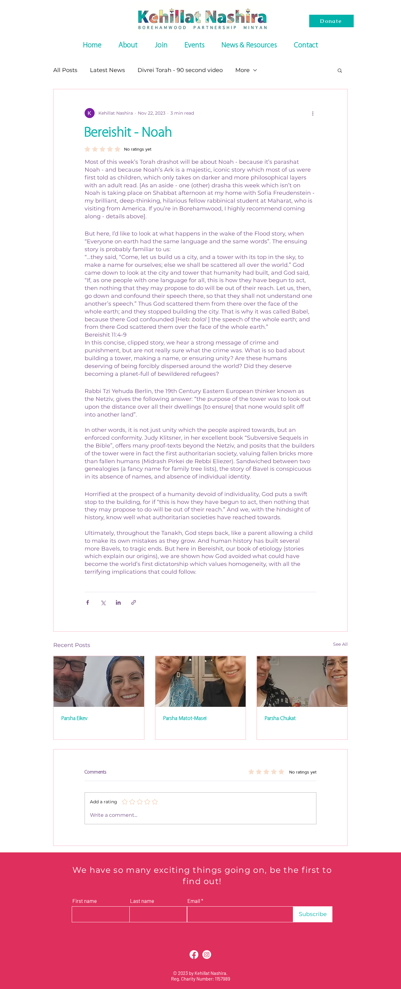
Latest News (107, 70)
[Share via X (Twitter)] (103, 602)
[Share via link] (134, 602)
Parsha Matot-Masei (184, 718)
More (242, 70)
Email (193, 901)
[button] (340, 70)
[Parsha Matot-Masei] (200, 681)
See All (340, 644)
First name (84, 901)
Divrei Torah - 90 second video (180, 70)
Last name (142, 901)
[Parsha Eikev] (99, 681)
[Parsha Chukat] (302, 681)
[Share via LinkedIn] (118, 602)
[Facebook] (194, 954)
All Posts (65, 70)
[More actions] (312, 113)
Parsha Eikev (74, 718)
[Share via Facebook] (88, 602)
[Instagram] (206, 954)
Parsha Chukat (280, 718)
